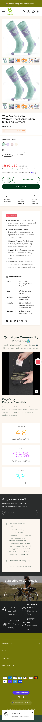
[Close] (32, 712)
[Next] (37, 38)
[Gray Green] (16, 144)
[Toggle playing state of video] (36, 391)
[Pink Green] (3, 144)
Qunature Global (17, 709)
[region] (21, 38)
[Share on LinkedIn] (22, 321)
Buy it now (21, 187)
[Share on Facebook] (7, 321)
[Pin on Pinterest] (14, 321)
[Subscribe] (35, 594)
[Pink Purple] (7, 144)
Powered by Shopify (29, 709)
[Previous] (5, 38)
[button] (3, 11)
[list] (21, 455)
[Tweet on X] (11, 321)
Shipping (15, 169)
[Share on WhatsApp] (18, 321)
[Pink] (12, 144)
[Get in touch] (33, 11)
